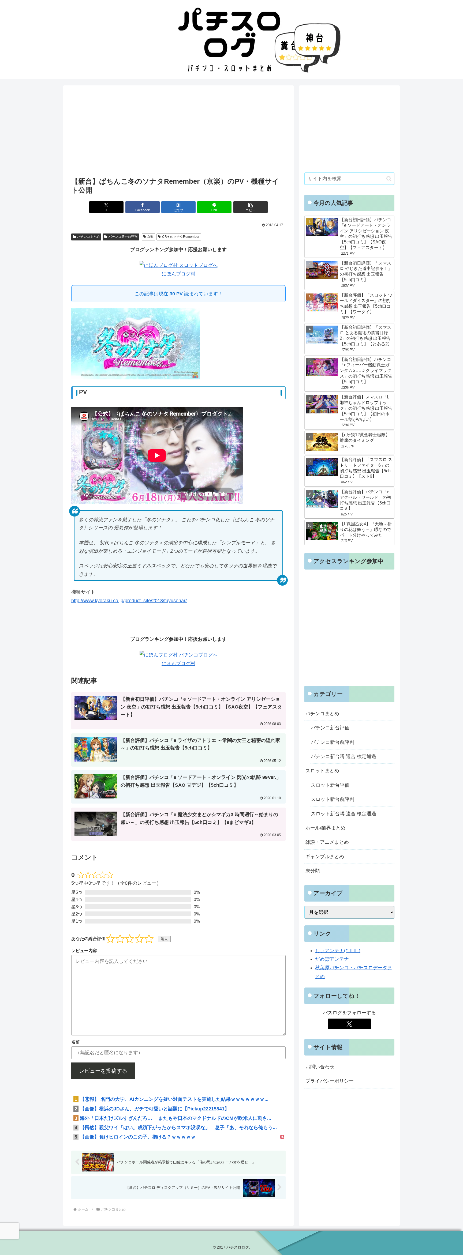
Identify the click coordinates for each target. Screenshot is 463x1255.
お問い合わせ (319, 1066)
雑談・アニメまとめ (327, 842)
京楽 (150, 237)
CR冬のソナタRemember (180, 237)
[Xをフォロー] (349, 1024)
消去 (164, 939)
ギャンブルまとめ (324, 856)
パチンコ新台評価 (330, 727)
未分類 (312, 870)
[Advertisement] (178, 132)
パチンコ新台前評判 (123, 237)
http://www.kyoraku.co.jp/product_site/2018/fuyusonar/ (129, 600)
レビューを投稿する (103, 1071)
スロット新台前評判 (332, 799)
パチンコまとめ (88, 237)
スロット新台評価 (330, 785)
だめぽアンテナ (332, 959)
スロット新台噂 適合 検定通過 (343, 813)
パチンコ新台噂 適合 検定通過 (343, 756)
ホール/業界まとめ (325, 828)
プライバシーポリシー (329, 1081)
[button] (250, 207)
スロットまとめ (322, 770)
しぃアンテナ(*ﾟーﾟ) (337, 950)
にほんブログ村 (178, 274)
